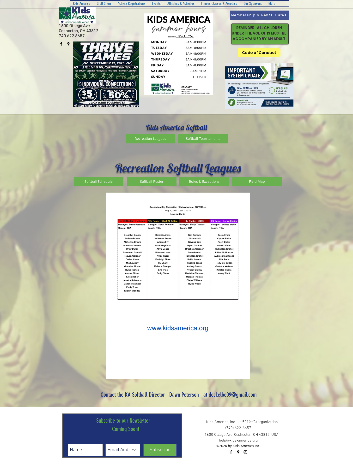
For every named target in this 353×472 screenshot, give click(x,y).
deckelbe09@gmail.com (233, 394)
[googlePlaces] (68, 43)
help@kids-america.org (238, 440)
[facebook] (61, 43)
